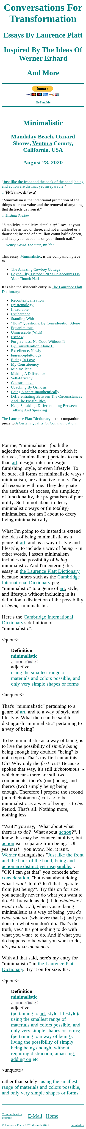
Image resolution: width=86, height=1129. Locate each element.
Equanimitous (22, 328)
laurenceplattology (26, 355)
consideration (15, 878)
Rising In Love (23, 360)
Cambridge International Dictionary (41, 579)
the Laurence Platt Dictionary (50, 571)
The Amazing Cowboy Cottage (36, 269)
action (65, 832)
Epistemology (22, 305)
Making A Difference (28, 373)
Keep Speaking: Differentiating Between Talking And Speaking (44, 407)
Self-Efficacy (22, 378)
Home (52, 1116)
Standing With (22, 318)
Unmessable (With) (26, 332)
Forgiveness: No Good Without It (38, 341)
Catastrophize (22, 383)
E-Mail (35, 1116)
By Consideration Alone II (32, 346)
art (14, 462)
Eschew (17, 337)
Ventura (42, 143)
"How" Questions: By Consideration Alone (45, 323)
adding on (21, 1059)
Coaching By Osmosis (29, 387)
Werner (9, 855)
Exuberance (20, 314)
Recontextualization (27, 300)
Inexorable (20, 309)
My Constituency (25, 364)
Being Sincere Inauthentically (35, 392)
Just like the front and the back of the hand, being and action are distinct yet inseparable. (43, 184)
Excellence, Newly (26, 350)
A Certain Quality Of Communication (45, 423)
